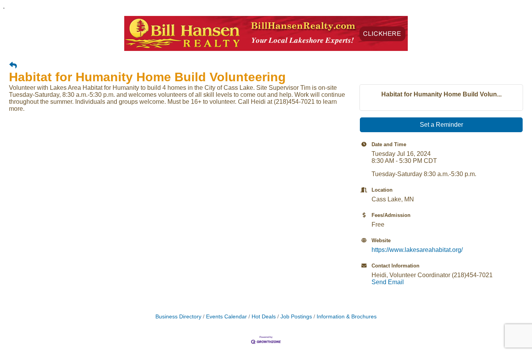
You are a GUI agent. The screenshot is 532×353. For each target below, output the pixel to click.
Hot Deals (264, 317)
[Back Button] (13, 65)
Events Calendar (226, 317)
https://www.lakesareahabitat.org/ (417, 249)
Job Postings (296, 317)
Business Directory (178, 317)
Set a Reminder (441, 124)
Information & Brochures (347, 317)
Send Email (388, 282)
